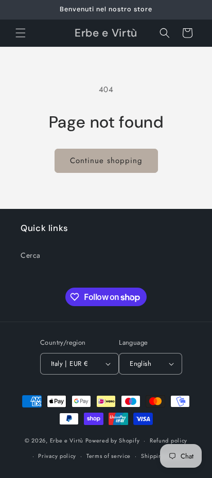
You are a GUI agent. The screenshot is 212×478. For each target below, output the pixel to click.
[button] (20, 33)
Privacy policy (57, 456)
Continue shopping (106, 160)
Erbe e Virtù (66, 440)
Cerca (31, 255)
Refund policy (168, 440)
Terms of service (108, 456)
